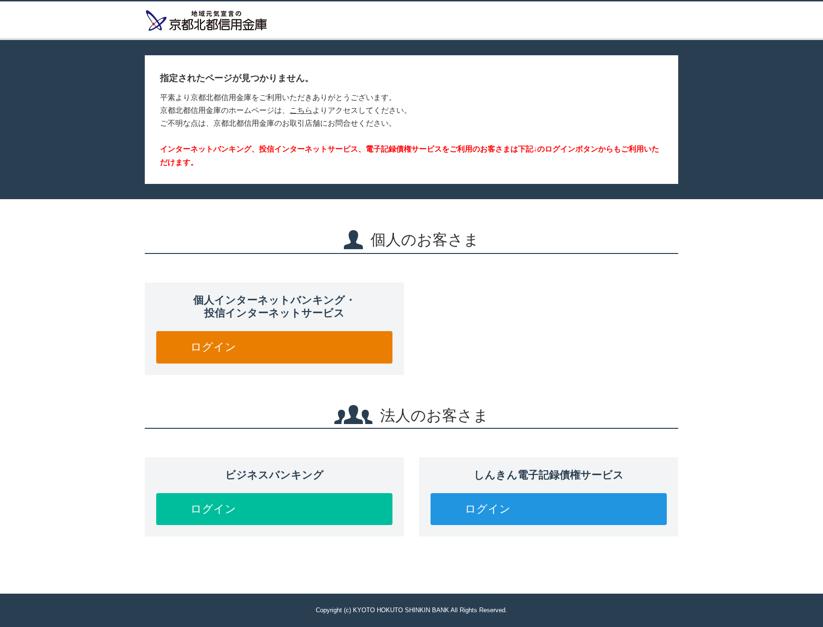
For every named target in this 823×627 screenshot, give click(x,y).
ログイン (213, 347)
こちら (301, 110)
